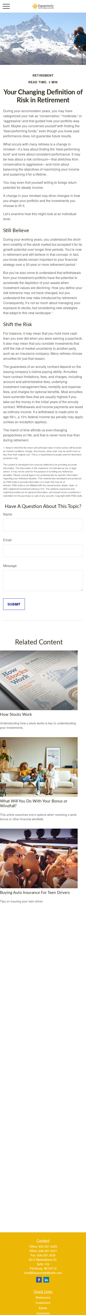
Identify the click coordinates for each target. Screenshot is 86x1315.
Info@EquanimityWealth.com (43, 1273)
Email (7, 539)
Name (7, 514)
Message (10, 565)
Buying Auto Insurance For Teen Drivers (35, 893)
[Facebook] (39, 1280)
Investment (43, 1303)
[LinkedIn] (46, 1280)
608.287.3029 (48, 1246)
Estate (43, 1308)
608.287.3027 (48, 1251)
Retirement (43, 1297)
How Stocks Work (16, 715)
